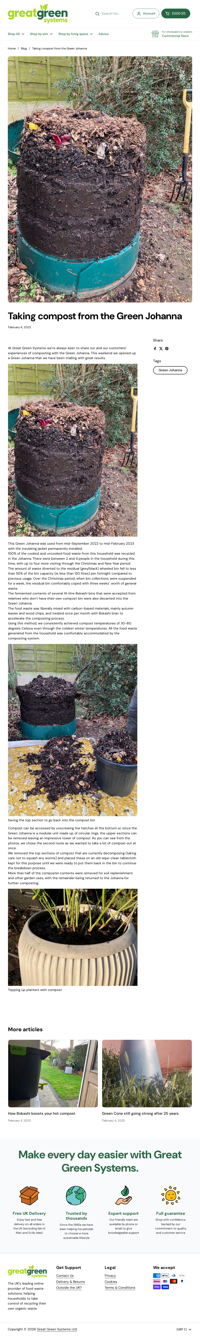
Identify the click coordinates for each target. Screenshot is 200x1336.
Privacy (110, 1275)
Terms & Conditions (120, 1287)
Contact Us (65, 1275)
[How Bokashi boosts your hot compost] (53, 1073)
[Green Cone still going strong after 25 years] (147, 1073)
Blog (24, 48)
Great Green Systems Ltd (57, 1329)
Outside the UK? (69, 1287)
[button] (175, 13)
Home (12, 48)
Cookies (111, 1282)
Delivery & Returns (70, 1282)
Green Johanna (170, 370)
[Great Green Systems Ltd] (38, 13)
